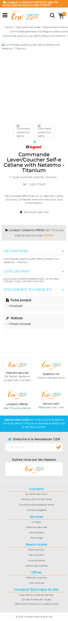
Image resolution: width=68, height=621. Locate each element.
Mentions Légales (36, 510)
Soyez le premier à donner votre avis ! (35, 177)
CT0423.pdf (15, 306)
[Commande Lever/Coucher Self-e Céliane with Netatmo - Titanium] (23, 130)
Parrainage (36, 538)
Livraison (36, 522)
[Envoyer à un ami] (34, 141)
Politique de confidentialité (36, 499)
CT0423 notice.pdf (20, 324)
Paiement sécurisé (36, 527)
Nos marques (36, 583)
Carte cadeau (36, 533)
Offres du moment (36, 578)
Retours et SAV (36, 550)
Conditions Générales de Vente (36, 505)
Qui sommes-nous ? (36, 494)
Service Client (36, 555)
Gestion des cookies (36, 566)
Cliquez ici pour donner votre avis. (23, 281)
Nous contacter (36, 560)
